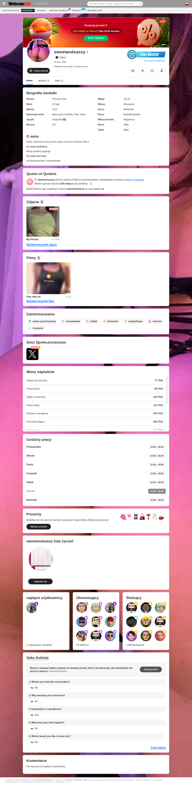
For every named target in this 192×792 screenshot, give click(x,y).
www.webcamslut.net (44, 780)
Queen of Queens (134, 179)
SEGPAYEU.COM (80, 780)
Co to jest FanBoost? (155, 60)
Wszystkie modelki (10, 10)
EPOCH (70, 780)
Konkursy (76, 10)
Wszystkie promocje (59, 10)
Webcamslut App (94, 10)
